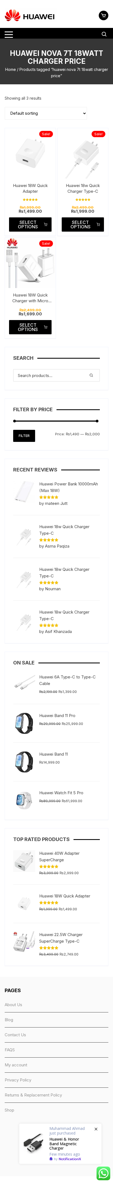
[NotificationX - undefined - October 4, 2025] (60, 1144)
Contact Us (15, 1034)
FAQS (10, 1049)
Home (10, 69)
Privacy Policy (18, 1080)
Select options (28, 224)
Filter (24, 436)
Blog (9, 1019)
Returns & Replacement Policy (33, 1095)
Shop (9, 1110)
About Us (13, 1004)
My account (16, 1064)
